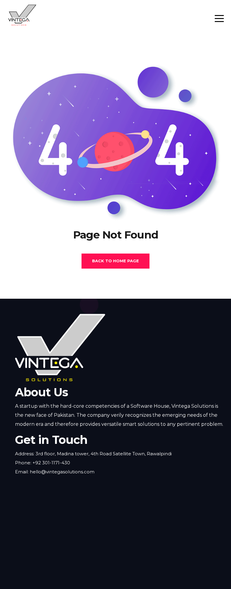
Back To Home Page (115, 260)
